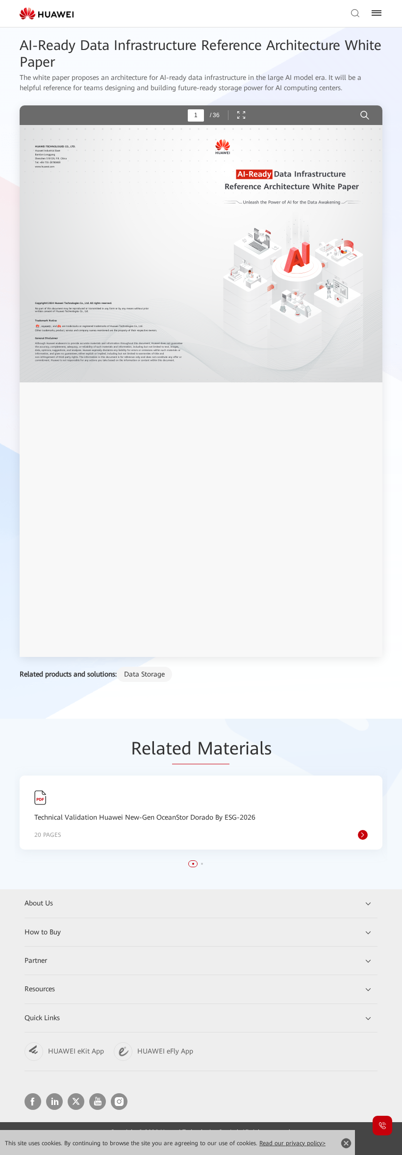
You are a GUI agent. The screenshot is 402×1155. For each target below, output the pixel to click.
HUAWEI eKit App (76, 1051)
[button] (193, 864)
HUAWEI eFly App (165, 1051)
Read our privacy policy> (292, 1143)
